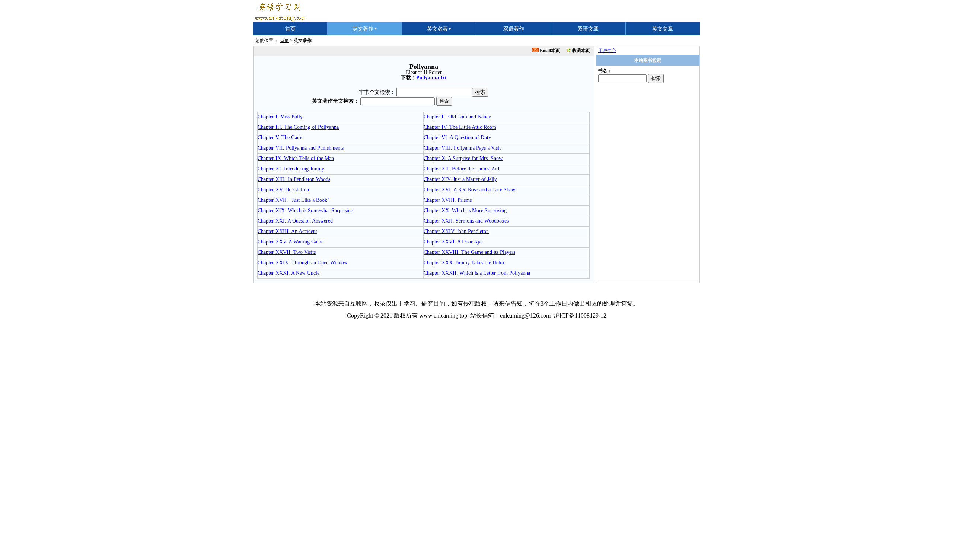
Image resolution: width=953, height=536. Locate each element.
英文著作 (365, 29)
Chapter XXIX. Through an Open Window (303, 262)
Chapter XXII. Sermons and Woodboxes (466, 221)
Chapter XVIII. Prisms (448, 200)
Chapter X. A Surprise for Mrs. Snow (463, 158)
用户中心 (607, 50)
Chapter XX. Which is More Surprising (465, 210)
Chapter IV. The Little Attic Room (460, 127)
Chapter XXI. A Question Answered (295, 221)
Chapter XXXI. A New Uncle (288, 273)
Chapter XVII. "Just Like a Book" (293, 200)
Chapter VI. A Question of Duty (457, 137)
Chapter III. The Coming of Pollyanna (298, 127)
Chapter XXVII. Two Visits (287, 252)
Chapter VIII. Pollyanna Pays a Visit (462, 148)
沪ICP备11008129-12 (580, 315)
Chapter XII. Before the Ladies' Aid (461, 169)
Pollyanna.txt (431, 77)
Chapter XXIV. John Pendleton (456, 231)
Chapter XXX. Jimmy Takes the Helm (464, 262)
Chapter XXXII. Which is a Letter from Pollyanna (477, 273)
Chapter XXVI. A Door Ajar (453, 242)
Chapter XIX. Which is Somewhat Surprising (305, 210)
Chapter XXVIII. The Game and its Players (469, 252)
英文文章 (662, 29)
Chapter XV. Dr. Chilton (283, 189)
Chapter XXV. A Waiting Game (290, 242)
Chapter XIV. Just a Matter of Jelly (460, 179)
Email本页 (549, 50)
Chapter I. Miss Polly (280, 116)
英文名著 (439, 29)
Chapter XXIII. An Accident (287, 231)
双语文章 (588, 29)
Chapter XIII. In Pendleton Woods (294, 179)
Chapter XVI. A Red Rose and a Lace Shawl (470, 189)
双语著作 (513, 29)
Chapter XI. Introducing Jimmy (291, 169)
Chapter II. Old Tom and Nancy (457, 116)
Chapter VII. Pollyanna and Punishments (301, 148)
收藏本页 (580, 50)
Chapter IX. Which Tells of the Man (296, 158)
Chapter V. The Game (280, 137)
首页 (290, 29)
